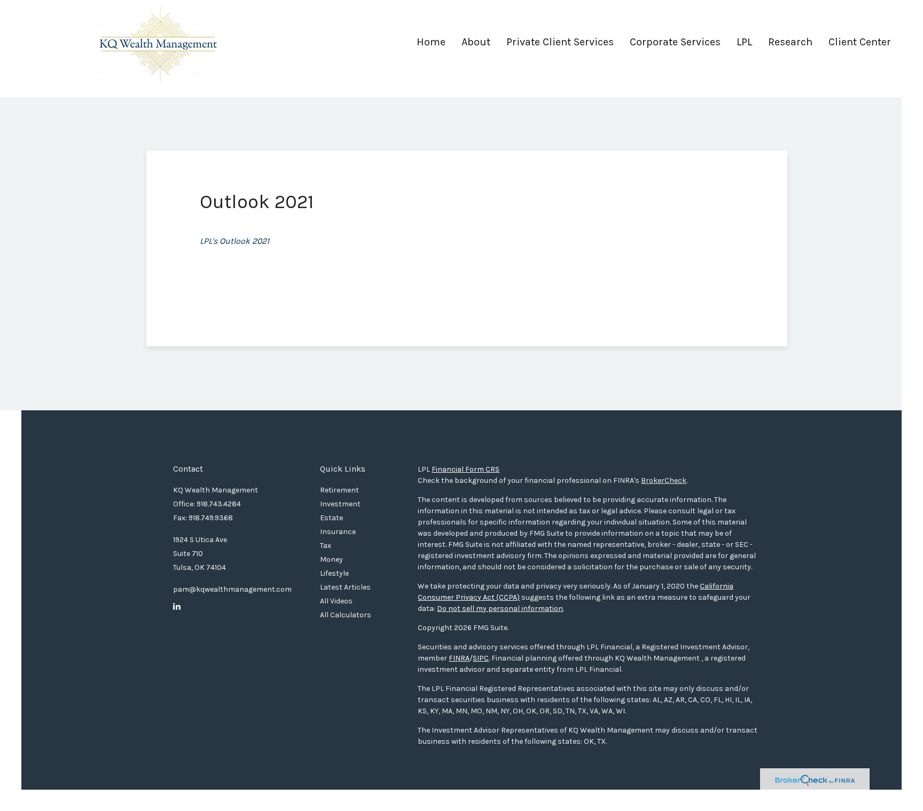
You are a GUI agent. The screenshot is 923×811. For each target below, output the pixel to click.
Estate (331, 517)
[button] (476, 46)
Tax (325, 545)
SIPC (481, 658)
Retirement (339, 490)
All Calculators (345, 614)
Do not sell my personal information (500, 608)
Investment (340, 503)
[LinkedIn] (177, 606)
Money (331, 559)
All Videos (336, 601)
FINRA (459, 658)
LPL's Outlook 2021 (234, 241)
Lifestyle (334, 573)
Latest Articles (345, 587)
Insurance (338, 531)
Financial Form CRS (465, 469)
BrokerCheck (663, 480)
